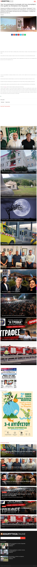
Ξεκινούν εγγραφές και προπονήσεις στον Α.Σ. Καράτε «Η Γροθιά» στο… (13, 339)
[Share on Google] (14, 35)
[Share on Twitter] (21, 35)
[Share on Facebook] (12, 35)
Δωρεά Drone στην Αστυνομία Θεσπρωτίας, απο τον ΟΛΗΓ (11, 267)
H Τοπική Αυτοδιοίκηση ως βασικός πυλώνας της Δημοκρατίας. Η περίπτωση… (14, 171)
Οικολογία (2, 102)
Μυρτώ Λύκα (8, 102)
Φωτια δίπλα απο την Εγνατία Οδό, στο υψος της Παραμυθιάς (11, 363)
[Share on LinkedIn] (16, 35)
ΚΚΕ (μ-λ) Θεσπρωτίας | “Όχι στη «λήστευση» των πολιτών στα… (12, 243)
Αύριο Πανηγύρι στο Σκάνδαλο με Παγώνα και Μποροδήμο (11, 291)
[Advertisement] (18, 45)
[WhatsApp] (25, 35)
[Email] (23, 35)
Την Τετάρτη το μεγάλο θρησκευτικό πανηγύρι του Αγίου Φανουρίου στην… (13, 315)
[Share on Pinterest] (18, 35)
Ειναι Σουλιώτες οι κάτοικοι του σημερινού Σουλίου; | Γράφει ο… (12, 195)
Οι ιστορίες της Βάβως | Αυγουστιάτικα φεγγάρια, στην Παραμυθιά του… (13, 219)
